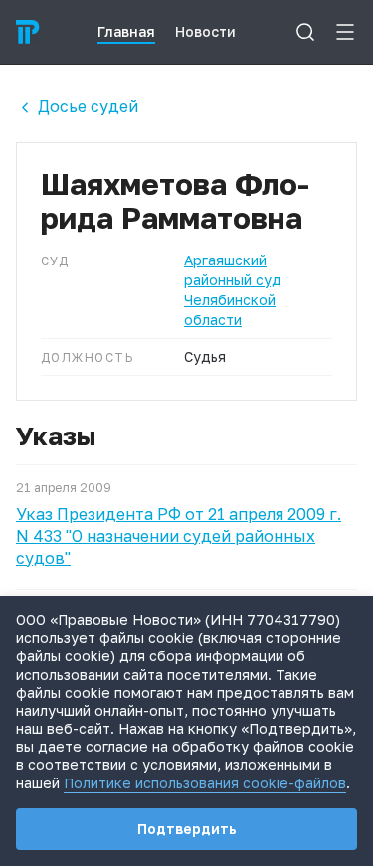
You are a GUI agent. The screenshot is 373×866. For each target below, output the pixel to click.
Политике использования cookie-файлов (205, 783)
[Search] (305, 32)
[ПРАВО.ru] (28, 32)
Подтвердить (187, 828)
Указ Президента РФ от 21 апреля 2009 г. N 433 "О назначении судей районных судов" (178, 536)
